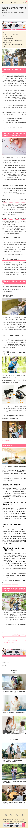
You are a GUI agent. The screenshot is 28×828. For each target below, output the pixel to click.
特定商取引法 (22, 821)
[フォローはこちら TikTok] (22, 814)
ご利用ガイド (17, 819)
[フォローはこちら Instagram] (5, 814)
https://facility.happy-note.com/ (10, 584)
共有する (4, 665)
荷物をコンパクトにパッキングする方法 (13, 40)
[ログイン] (23, 2)
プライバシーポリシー (8, 821)
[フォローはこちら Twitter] (16, 814)
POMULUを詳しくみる (7, 440)
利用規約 (23, 819)
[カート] (25, 2)
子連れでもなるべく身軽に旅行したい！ (13, 34)
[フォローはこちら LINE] (11, 814)
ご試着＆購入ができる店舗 (8, 819)
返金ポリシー (16, 821)
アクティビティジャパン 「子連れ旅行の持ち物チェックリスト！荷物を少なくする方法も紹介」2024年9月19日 (14, 635)
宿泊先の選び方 (7, 42)
